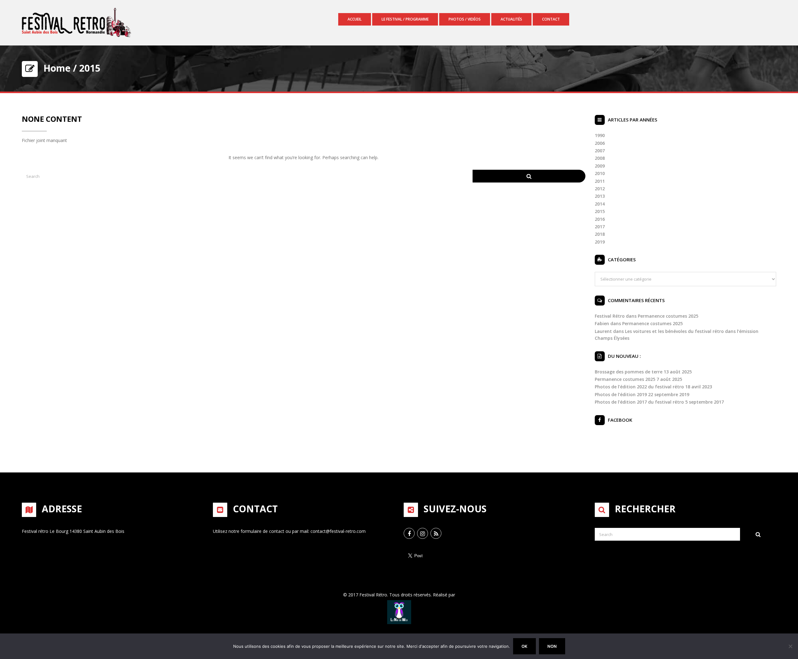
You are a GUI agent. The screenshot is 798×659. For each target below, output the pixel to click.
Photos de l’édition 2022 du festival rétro (639, 387)
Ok (524, 646)
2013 (600, 196)
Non (552, 646)
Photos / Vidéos (465, 19)
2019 (600, 242)
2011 (600, 181)
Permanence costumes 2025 (668, 316)
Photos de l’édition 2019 (621, 394)
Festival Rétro (610, 316)
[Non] (790, 646)
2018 (600, 234)
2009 (600, 166)
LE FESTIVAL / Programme (405, 19)
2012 (600, 189)
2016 (600, 219)
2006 (600, 143)
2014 (600, 204)
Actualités (511, 19)
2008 (600, 158)
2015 (600, 211)
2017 (600, 227)
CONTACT (551, 19)
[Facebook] (409, 533)
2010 (600, 173)
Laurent (603, 331)
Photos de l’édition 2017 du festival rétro (639, 402)
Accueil (355, 19)
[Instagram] (422, 533)
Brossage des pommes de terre (628, 372)
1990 (600, 135)
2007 (600, 151)
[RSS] (435, 533)
